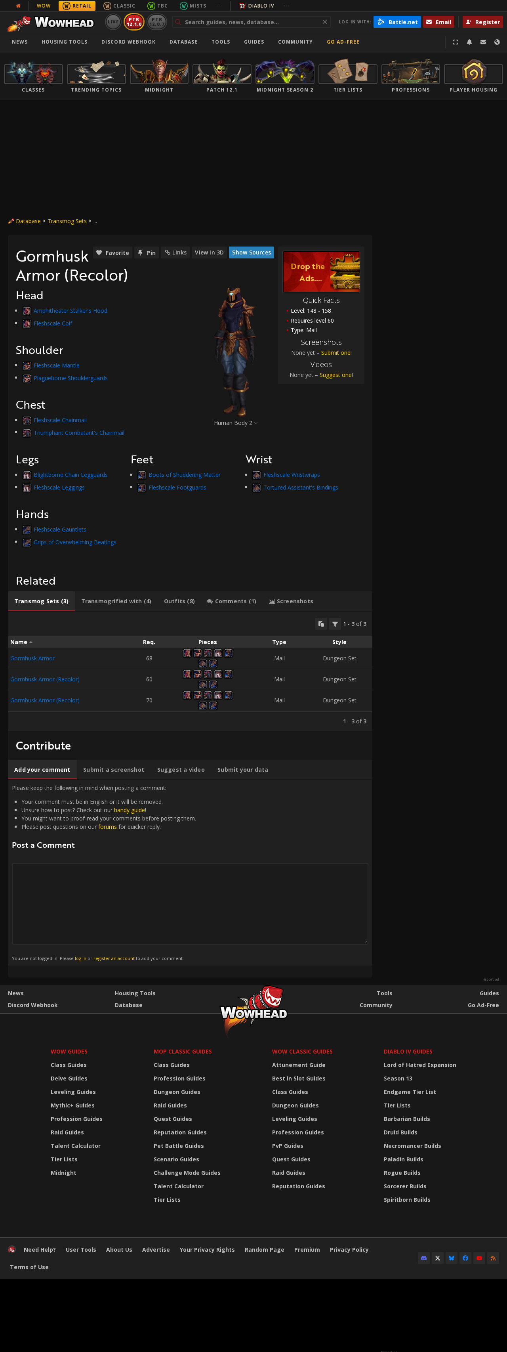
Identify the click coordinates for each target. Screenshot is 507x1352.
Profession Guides (77, 1119)
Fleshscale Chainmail (60, 420)
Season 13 (398, 1078)
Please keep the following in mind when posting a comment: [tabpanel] (104, 872)
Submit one (336, 352)
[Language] (497, 42)
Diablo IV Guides (408, 1051)
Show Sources (251, 252)
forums (107, 826)
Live (113, 22)
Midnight (63, 1172)
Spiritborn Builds (407, 1199)
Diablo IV (261, 5)
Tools (385, 993)
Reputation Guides (180, 1132)
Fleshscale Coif (53, 323)
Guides (254, 41)
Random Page (264, 1249)
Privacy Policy (349, 1249)
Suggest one (336, 375)
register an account (114, 958)
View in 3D (209, 252)
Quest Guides (173, 1119)
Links (179, 252)
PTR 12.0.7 (156, 21)
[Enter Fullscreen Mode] (455, 42)
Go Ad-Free (343, 41)
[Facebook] (465, 1258)
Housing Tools (135, 993)
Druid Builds (400, 1132)
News (20, 41)
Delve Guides (69, 1078)
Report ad (490, 979)
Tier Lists (64, 1159)
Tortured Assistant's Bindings (300, 487)
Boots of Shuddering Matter (185, 474)
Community (295, 41)
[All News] (18, 6)
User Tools (81, 1249)
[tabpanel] (190, 671)
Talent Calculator (76, 1145)
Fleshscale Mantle (57, 365)
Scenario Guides (176, 1159)
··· (219, 5)
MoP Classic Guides (183, 1051)
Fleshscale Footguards (177, 487)
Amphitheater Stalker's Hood (70, 310)
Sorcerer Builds (405, 1186)
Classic (124, 5)
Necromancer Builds (412, 1145)
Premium (307, 1249)
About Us (119, 1249)
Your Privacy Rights (207, 1249)
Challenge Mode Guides (187, 1172)
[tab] (41, 601)
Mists (198, 5)
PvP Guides (287, 1145)
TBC (162, 5)
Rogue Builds (402, 1172)
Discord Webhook (128, 41)
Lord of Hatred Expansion (420, 1065)
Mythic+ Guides (73, 1105)
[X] (438, 1258)
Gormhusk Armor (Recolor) (45, 679)
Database (184, 41)
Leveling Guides (73, 1092)
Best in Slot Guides (299, 1078)
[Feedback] (483, 42)
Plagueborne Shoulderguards (71, 377)
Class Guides (69, 1065)
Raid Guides (67, 1132)
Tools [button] (221, 41)
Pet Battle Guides (179, 1145)
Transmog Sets (67, 221)
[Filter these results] (335, 624)
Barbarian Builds (407, 1119)
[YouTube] (479, 1258)
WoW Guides (69, 1051)
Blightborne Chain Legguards (71, 474)
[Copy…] (321, 624)
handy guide (129, 810)
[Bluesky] (451, 1258)
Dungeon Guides (177, 1092)
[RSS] (493, 1258)
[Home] (53, 22)
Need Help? (40, 1249)
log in (80, 958)
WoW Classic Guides (302, 1051)
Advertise (156, 1249)
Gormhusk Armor (32, 658)
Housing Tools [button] (65, 41)
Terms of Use (29, 1267)
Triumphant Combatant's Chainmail (79, 432)
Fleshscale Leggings (59, 487)
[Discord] (424, 1258)
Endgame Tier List (410, 1092)
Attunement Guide (299, 1065)
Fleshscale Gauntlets (60, 529)
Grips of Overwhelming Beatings (75, 541)
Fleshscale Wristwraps (291, 474)
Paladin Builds (403, 1159)
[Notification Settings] (469, 42)
